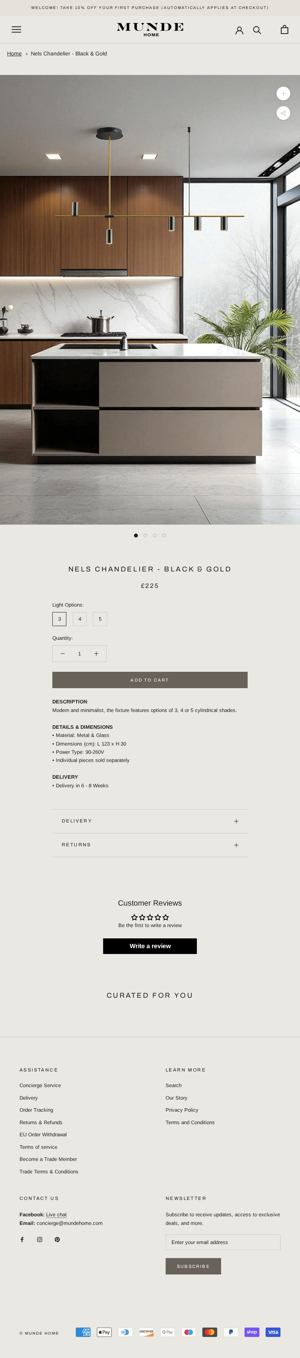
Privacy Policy (182, 1110)
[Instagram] (39, 1239)
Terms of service (38, 1147)
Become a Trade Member (48, 1159)
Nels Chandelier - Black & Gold (69, 53)
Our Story (177, 1098)
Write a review (150, 946)
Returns (76, 844)
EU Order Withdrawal (43, 1134)
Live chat (56, 1214)
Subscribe (193, 1266)
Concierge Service (40, 1085)
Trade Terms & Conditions (49, 1172)
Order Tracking (36, 1110)
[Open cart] (284, 29)
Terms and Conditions (190, 1122)
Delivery (77, 821)
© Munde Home (39, 1333)
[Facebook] (22, 1239)
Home (14, 53)
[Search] (257, 29)
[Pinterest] (57, 1239)
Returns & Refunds (41, 1122)
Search (174, 1085)
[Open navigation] (16, 29)
